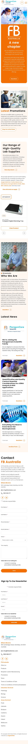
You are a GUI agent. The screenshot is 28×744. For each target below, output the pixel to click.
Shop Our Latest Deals (8, 129)
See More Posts (13, 446)
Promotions (4, 675)
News (2, 678)
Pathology (4, 690)
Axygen (3, 182)
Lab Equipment (6, 197)
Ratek (19, 184)
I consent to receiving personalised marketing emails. (12, 564)
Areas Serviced (6, 700)
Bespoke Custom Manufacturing (10, 671)
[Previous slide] (4, 233)
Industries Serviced (7, 687)
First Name (4, 507)
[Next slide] (24, 233)
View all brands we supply (10, 189)
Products (3, 668)
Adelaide (3, 706)
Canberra (4, 712)
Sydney (3, 725)
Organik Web (11, 735)
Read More (14, 79)
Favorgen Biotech (13, 184)
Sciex (10, 185)
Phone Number (5, 522)
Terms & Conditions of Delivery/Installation (13, 684)
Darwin (3, 716)
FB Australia (5, 662)
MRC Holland (4, 185)
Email (3, 606)
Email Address (5, 529)
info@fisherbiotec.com (9, 490)
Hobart (3, 719)
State (3, 536)
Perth (2, 703)
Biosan (17, 182)
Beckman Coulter (10, 182)
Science (3, 697)
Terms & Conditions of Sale (9, 681)
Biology (3, 694)
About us (3, 665)
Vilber (23, 184)
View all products (9, 170)
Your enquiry (4, 545)
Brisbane (3, 709)
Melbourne (4, 722)
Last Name (4, 514)
